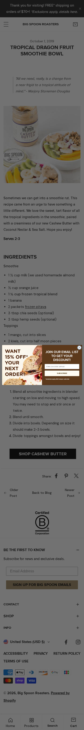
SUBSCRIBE (62, 373)
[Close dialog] (79, 347)
